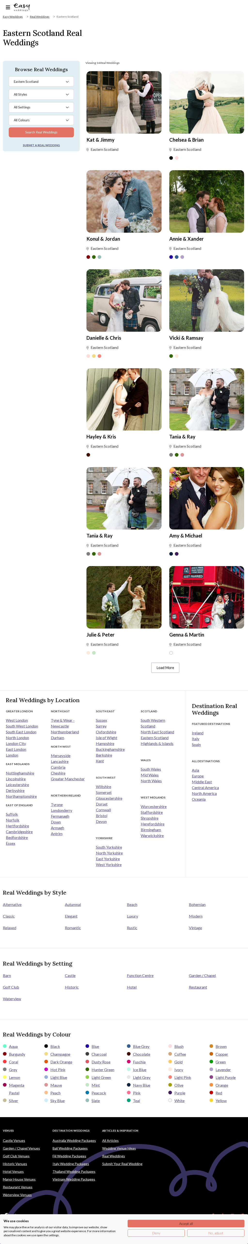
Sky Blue (57, 1100)
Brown (221, 1046)
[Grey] (171, 455)
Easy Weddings (13, 16)
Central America (205, 787)
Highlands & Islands (157, 743)
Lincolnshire (16, 778)
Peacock (99, 1092)
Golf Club (11, 987)
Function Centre (140, 975)
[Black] (171, 158)
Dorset (102, 804)
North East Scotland (157, 732)
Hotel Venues (13, 1171)
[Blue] (171, 257)
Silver (13, 1100)
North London (17, 737)
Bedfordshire (17, 837)
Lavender (223, 1069)
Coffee (180, 1054)
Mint (96, 1085)
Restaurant (198, 987)
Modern (195, 916)
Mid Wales (150, 775)
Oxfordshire (106, 732)
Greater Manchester (68, 778)
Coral (13, 1062)
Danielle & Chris (103, 338)
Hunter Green (103, 1069)
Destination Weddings (71, 1130)
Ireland (197, 732)
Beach (132, 904)
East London (16, 749)
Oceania (199, 799)
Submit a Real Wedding (41, 145)
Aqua (13, 1046)
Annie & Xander (186, 239)
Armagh (57, 827)
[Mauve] (182, 455)
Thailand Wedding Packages (74, 1171)
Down (56, 822)
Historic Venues (15, 1164)
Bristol (101, 815)
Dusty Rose (101, 1062)
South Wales (151, 769)
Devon (101, 821)
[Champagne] (94, 356)
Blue (95, 1046)
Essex (10, 843)
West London (17, 720)
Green (221, 1062)
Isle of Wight (106, 737)
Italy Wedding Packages (71, 1164)
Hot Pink (57, 1069)
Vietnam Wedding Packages (74, 1179)
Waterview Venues (17, 1195)
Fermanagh (60, 816)
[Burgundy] (88, 257)
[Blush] (176, 158)
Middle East (202, 781)
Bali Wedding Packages (70, 1148)
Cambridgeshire (19, 831)
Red (219, 1092)
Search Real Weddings (41, 132)
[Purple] (176, 554)
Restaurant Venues (17, 1187)
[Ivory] (176, 356)
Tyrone (57, 804)
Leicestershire (17, 784)
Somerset (104, 792)
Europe (198, 776)
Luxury (132, 916)
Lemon (14, 1077)
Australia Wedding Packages (74, 1140)
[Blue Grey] (176, 257)
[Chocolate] (88, 455)
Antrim (56, 833)
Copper (222, 1054)
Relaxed (9, 927)
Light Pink (182, 1077)
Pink (136, 1092)
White (179, 1100)
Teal (136, 1100)
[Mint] (94, 653)
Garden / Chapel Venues (21, 1148)
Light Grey (141, 1077)
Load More (165, 667)
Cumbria (58, 767)
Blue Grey (141, 1046)
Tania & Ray (182, 436)
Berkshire (104, 755)
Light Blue (58, 1077)
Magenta (16, 1085)
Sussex (101, 720)
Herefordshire (152, 824)
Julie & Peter (100, 634)
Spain (196, 744)
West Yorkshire (109, 864)
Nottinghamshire (20, 773)
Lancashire (60, 761)
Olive (178, 1085)
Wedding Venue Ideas (119, 1148)
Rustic (132, 927)
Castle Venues (14, 1140)
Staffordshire (152, 812)
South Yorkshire (109, 847)
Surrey (101, 726)
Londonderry (61, 810)
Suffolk (12, 814)
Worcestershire (154, 806)
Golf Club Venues (16, 1156)
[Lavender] (182, 257)
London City (16, 743)
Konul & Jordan (103, 239)
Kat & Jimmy (100, 140)
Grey (13, 1069)
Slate (96, 1100)
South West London (22, 726)
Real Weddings (39, 16)
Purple (179, 1092)
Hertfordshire (17, 825)
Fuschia (139, 1062)
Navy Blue (141, 1085)
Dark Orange (61, 1062)
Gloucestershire (109, 798)
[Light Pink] (99, 356)
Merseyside (60, 755)
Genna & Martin (186, 634)
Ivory (178, 1069)
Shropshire (149, 818)
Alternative (12, 904)
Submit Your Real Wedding (122, 1164)
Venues (8, 1130)
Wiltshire (103, 786)
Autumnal (73, 904)
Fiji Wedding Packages (69, 1156)
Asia (195, 770)
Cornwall (103, 809)
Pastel (14, 1092)
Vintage (195, 927)
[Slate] (99, 257)
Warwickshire (152, 835)
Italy (195, 738)
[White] (171, 653)
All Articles (110, 1140)
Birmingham (151, 829)
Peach (55, 1092)
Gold (178, 1062)
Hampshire (105, 743)
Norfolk (12, 820)
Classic (9, 916)
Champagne (60, 1054)
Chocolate (141, 1054)
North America (204, 793)
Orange (222, 1085)
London (12, 755)
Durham (57, 737)
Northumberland (65, 732)
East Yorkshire (108, 858)
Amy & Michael (185, 535)
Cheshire (58, 773)
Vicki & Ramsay (186, 338)
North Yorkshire (109, 853)
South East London (21, 732)
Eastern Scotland (155, 737)
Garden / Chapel (202, 975)
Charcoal (99, 1054)
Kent (100, 761)
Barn (7, 975)
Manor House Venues (19, 1179)
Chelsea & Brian (186, 140)
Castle (70, 975)
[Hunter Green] (94, 257)
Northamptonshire (21, 796)
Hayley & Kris (101, 436)
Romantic (73, 927)
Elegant (71, 916)
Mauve (56, 1085)
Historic (72, 987)
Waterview (12, 998)
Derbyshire (15, 790)
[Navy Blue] (171, 554)
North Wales (151, 780)
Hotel (132, 987)
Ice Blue (139, 1069)
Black (55, 1046)
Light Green (101, 1077)
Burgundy (17, 1054)
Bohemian (197, 904)
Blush (179, 1046)
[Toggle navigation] (8, 7)
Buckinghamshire (110, 749)
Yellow (221, 1100)
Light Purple (226, 1077)
